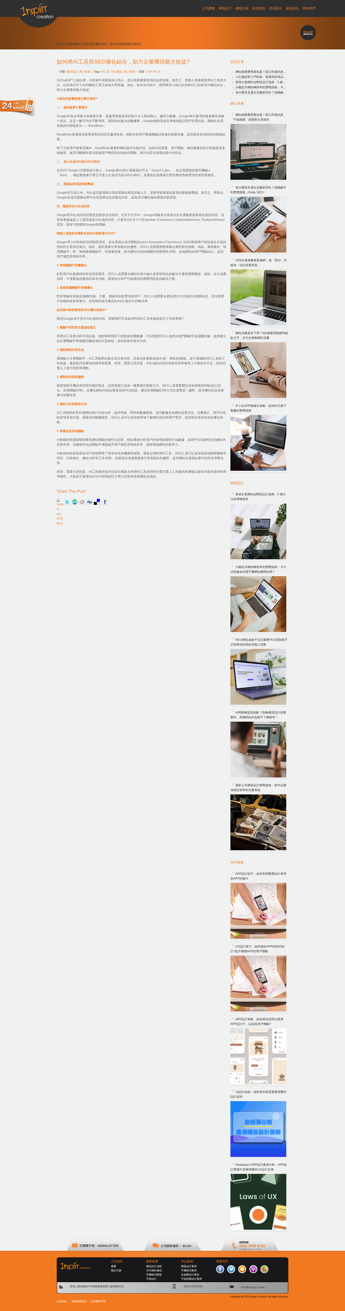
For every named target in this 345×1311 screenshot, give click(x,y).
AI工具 (105, 71)
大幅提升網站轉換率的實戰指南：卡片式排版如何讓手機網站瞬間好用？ (283, 87)
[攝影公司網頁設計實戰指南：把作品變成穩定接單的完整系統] (258, 822)
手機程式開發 (154, 1274)
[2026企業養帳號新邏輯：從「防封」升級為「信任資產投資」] (258, 297)
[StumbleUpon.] (74, 502)
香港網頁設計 (79, 1301)
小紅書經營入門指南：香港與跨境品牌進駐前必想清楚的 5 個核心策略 (281, 77)
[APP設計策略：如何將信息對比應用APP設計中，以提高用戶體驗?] (258, 1056)
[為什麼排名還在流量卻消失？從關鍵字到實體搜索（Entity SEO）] (258, 225)
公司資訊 (117, 1261)
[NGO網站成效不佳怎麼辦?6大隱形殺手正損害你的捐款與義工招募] (258, 677)
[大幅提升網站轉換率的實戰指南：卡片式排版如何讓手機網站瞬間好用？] (258, 604)
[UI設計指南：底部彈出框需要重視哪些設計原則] (258, 1129)
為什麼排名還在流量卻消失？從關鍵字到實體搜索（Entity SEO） (278, 92)
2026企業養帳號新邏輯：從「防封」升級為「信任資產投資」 (258, 262)
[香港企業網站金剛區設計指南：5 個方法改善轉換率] (258, 531)
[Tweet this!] (67, 502)
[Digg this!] (89, 502)
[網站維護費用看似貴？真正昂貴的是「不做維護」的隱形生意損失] (258, 152)
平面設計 (151, 1278)
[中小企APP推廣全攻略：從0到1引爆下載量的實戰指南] (258, 443)
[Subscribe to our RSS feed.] (60, 502)
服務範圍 (152, 1261)
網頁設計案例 (189, 1266)
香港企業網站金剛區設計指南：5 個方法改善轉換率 (269, 82)
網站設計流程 (154, 1266)
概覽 (113, 1266)
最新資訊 (72, 71)
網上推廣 (84, 71)
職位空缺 (116, 1270)
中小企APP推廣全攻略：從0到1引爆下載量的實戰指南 (258, 408)
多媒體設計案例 (190, 1274)
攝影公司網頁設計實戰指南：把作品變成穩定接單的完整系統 (258, 787)
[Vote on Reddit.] (82, 502)
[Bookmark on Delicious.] (97, 502)
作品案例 (187, 1261)
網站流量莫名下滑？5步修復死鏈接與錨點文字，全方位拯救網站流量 (259, 335)
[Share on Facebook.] (104, 502)
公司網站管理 (98, 1301)
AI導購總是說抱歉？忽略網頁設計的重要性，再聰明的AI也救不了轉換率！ (258, 715)
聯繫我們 (222, 1261)
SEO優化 (116, 71)
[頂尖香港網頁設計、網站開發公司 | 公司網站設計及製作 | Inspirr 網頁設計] (38, 9)
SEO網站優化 (154, 1270)
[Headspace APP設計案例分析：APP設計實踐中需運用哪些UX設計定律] (258, 1202)
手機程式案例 (189, 1270)
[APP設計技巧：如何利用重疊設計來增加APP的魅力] (258, 911)
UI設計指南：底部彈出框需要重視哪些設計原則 (258, 1094)
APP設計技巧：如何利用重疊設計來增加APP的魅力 (258, 876)
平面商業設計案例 (191, 1278)
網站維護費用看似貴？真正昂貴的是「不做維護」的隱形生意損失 (278, 71)
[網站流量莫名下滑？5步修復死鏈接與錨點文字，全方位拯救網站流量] (258, 370)
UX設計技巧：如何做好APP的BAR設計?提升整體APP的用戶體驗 (257, 949)
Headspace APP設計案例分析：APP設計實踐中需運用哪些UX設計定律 (258, 1167)
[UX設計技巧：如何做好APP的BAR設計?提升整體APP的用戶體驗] (258, 983)
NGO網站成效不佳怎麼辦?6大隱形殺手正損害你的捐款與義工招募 (259, 642)
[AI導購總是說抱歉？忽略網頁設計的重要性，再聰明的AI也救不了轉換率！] (258, 749)
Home (61, 44)
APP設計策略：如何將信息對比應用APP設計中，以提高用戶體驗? (256, 1021)
